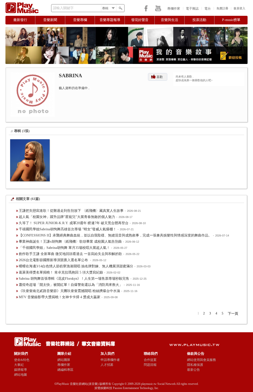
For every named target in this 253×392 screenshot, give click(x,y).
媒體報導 (20, 370)
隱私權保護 (195, 365)
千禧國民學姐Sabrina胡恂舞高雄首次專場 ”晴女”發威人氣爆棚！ (67, 229)
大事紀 (19, 365)
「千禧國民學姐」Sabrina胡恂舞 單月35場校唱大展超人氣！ (64, 248)
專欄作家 (173, 8)
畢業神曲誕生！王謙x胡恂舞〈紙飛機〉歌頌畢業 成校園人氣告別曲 (70, 241)
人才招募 (107, 365)
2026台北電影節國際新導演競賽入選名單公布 (54, 260)
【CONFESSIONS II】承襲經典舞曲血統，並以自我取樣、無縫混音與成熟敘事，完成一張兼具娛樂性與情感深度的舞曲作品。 (115, 235)
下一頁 (233, 313)
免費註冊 (222, 8)
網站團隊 (63, 360)
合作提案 (150, 360)
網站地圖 (20, 374)
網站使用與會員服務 (201, 360)
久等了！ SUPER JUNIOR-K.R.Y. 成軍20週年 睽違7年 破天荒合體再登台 (73, 223)
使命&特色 (21, 360)
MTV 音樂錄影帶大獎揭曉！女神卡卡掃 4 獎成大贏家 (59, 297)
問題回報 (150, 365)
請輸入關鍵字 (63, 8)
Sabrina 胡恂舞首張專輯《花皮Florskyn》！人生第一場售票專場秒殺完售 (74, 278)
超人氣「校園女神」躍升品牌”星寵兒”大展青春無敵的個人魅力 (67, 217)
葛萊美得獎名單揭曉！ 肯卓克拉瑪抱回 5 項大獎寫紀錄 (61, 272)
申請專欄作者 (110, 360)
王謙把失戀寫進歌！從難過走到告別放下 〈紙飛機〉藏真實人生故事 (71, 211)
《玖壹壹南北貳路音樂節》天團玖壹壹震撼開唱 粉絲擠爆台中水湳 (69, 291)
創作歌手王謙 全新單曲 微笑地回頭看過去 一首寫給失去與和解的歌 (70, 254)
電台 (207, 8)
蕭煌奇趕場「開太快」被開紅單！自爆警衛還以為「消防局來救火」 (71, 285)
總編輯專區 (65, 370)
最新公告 (193, 370)
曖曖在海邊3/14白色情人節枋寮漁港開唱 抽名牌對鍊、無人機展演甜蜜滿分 (76, 266)
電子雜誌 (192, 8)
